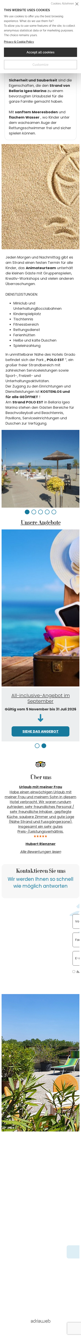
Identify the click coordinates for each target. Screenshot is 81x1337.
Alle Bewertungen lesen (40, 854)
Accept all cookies (40, 52)
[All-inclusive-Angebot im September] (40, 608)
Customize (40, 65)
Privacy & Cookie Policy (19, 41)
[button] (27, 512)
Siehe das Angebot (40, 731)
